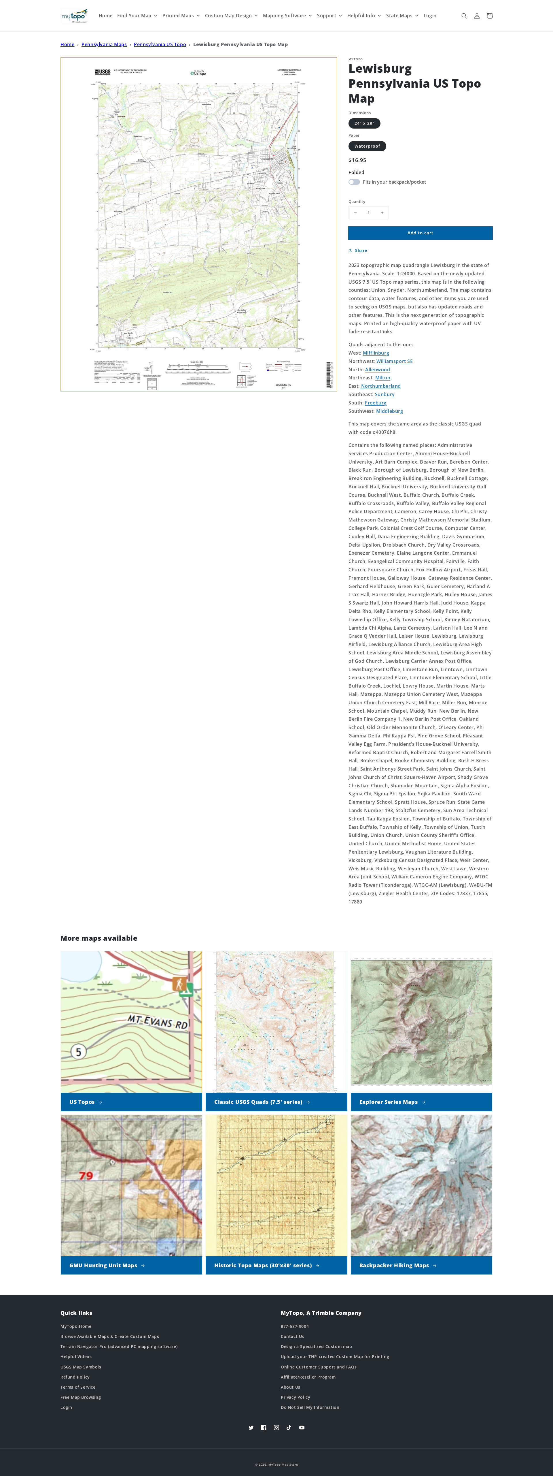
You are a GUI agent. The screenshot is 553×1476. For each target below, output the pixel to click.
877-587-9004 (295, 1326)
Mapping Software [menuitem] (284, 15)
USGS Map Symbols (80, 1367)
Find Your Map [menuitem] (134, 15)
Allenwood (377, 369)
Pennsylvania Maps (104, 44)
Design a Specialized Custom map (316, 1346)
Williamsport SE (394, 361)
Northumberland (381, 386)
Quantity (357, 201)
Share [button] (361, 250)
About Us (290, 1387)
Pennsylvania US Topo (160, 44)
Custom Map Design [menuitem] (228, 15)
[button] (464, 16)
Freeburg (376, 403)
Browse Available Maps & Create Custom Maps (109, 1336)
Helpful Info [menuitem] (361, 15)
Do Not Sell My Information (310, 1407)
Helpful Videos (76, 1356)
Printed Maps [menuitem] (178, 15)
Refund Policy (75, 1377)
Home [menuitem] (106, 15)
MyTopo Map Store (283, 1464)
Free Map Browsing (80, 1397)
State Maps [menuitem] (399, 15)
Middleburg (389, 411)
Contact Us (292, 1336)
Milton (383, 377)
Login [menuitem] (430, 15)
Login (66, 1407)
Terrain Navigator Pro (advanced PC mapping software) (118, 1346)
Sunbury (385, 394)
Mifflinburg (376, 353)
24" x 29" (364, 123)
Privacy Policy (295, 1397)
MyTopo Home (76, 1326)
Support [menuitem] (326, 15)
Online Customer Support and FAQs (319, 1367)
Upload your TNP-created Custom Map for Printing (335, 1356)
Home (67, 44)
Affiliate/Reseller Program (308, 1377)
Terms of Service (78, 1387)
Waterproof (367, 146)
